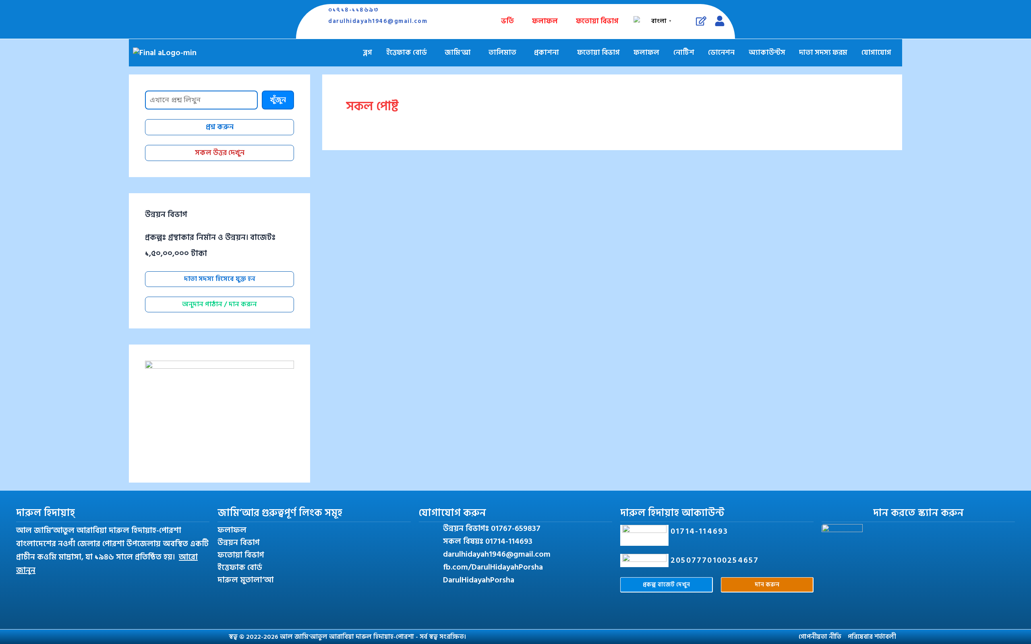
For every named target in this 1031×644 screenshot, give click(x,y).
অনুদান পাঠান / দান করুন (219, 304)
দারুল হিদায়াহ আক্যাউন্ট (672, 513)
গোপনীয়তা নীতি (820, 637)
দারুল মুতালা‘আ (245, 580)
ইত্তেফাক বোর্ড (406, 52)
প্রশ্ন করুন (220, 127)
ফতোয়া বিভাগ (597, 21)
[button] (408, 52)
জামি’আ (457, 52)
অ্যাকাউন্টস (767, 52)
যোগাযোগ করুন (452, 513)
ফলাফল (545, 21)
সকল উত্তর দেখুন (219, 153)
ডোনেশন (721, 52)
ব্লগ (367, 52)
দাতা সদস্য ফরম (823, 52)
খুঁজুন (278, 100)
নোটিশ (683, 52)
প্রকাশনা (546, 52)
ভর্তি (507, 21)
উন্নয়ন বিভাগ (238, 542)
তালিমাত (502, 52)
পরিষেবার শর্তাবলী (872, 637)
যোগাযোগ (876, 52)
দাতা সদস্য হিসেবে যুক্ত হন (219, 279)
